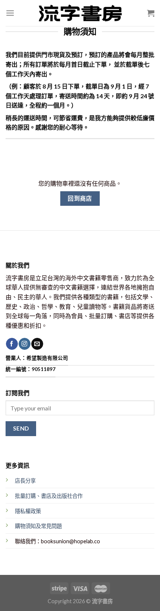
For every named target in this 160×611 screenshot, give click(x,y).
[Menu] (10, 13)
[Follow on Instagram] (24, 344)
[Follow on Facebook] (11, 344)
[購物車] (150, 13)
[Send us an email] (37, 344)
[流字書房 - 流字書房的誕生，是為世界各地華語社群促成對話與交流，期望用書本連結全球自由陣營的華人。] (80, 13)
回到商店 (80, 198)
